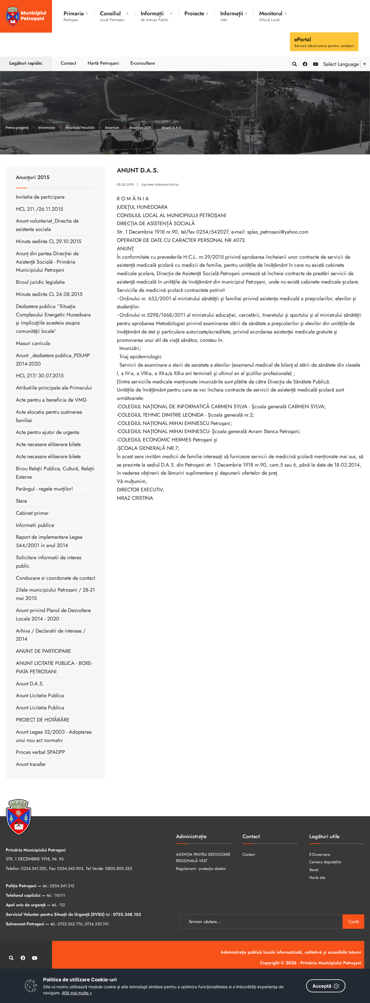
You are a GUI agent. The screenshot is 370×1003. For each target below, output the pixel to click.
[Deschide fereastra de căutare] (294, 64)
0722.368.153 (127, 914)
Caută (353, 921)
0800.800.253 (118, 868)
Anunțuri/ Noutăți (80, 127)
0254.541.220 (34, 868)
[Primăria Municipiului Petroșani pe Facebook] (304, 64)
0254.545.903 (70, 868)
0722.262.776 (70, 924)
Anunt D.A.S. (172, 127)
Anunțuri (112, 127)
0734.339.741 (97, 924)
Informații (46, 127)
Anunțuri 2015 (140, 127)
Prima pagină (17, 127)
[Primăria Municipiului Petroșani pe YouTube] (315, 64)
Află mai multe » (77, 992)
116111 (59, 895)
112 (62, 905)
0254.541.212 (62, 886)
